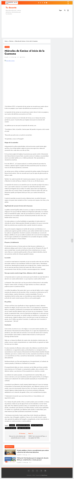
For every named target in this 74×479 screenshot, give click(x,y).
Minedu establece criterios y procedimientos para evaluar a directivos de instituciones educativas (33, 451)
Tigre (60, 10)
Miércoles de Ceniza (11, 428)
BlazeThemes (44, 475)
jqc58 (7, 57)
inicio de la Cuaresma (37, 425)
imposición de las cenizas (23, 425)
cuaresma (12, 425)
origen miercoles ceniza (24, 428)
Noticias (7, 47)
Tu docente (11, 7)
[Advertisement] (37, 26)
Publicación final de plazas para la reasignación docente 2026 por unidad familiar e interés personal (32, 459)
